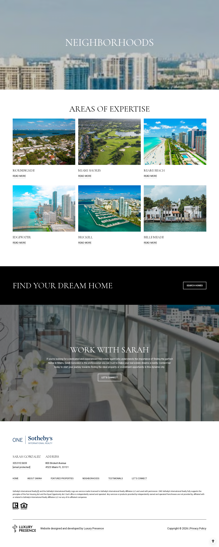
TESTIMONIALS (115, 478)
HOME (15, 478)
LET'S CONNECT (139, 478)
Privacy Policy (198, 528)
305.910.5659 (20, 463)
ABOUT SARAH (34, 478)
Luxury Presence (94, 528)
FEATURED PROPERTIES (62, 478)
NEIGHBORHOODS (91, 478)
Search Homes (195, 285)
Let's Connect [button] (109, 377)
